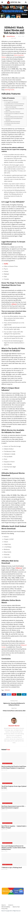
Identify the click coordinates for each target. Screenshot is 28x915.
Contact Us (10, 905)
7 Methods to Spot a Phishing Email (11, 867)
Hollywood (19, 568)
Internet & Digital (7, 763)
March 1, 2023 (21, 36)
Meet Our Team (16, 906)
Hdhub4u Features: (8, 100)
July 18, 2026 (4, 851)
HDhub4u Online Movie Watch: (13, 123)
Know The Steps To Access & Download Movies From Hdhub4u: (14, 106)
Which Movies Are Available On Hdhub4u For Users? (15, 114)
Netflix (6, 264)
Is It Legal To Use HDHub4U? (12, 102)
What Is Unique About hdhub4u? (13, 112)
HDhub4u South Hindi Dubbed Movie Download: (14, 119)
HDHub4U (7, 690)
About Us (3, 905)
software (14, 304)
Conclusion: (8, 125)
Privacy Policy (4, 908)
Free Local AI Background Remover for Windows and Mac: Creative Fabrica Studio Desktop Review (13, 847)
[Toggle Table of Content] (23, 98)
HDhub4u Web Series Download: (13, 121)
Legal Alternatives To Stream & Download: (15, 103)
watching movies (9, 89)
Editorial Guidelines (5, 906)
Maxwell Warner (11, 36)
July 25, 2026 (4, 769)
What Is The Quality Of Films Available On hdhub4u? (15, 109)
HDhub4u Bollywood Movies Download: (14, 116)
